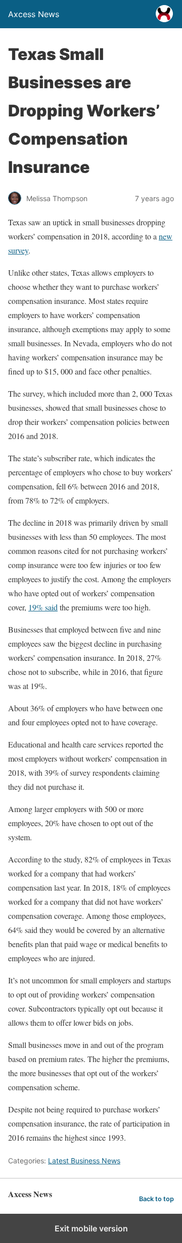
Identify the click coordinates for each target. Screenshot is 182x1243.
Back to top (156, 1199)
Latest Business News (84, 1160)
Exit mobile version (91, 1228)
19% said (43, 607)
